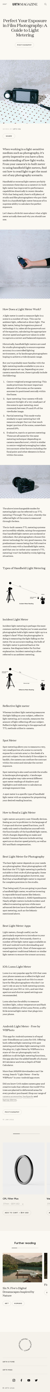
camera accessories (12, 1096)
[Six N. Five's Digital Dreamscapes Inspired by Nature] (22, 1267)
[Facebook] (21, 1380)
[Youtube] (29, 1380)
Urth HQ (17, 129)
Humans (18, 1303)
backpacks (28, 1096)
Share (9, 136)
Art (7, 1303)
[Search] (45, 4)
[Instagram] (14, 1380)
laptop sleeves (10, 1099)
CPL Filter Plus (11, 1198)
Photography (24, 45)
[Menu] (5, 4)
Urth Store (9, 1362)
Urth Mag (8, 1370)
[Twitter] (36, 1380)
